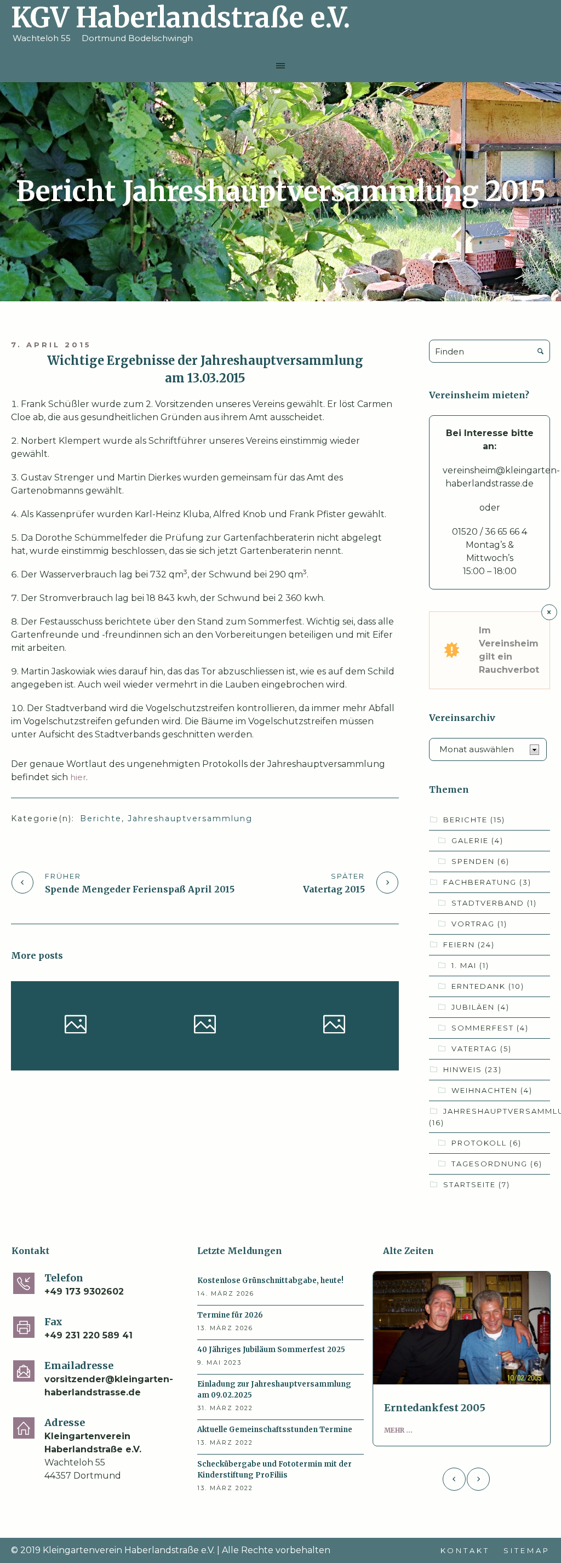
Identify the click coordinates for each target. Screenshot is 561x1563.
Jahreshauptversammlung (190, 818)
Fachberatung (487, 882)
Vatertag (481, 1048)
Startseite (96, 1062)
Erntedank (487, 986)
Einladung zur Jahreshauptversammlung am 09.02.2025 (274, 1389)
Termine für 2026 (204, 1021)
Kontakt (465, 1550)
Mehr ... (403, 1430)
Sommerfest (490, 1027)
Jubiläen (480, 1007)
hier (78, 777)
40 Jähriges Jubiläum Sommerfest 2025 (333, 1024)
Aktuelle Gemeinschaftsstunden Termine (274, 1429)
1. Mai (470, 965)
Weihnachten (492, 1090)
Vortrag (479, 923)
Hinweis (45, 1062)
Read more (466, 1328)
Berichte (101, 818)
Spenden (480, 861)
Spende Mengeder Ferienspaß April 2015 (139, 889)
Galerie (477, 840)
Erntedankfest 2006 (439, 1407)
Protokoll (486, 1142)
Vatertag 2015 (334, 889)
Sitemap (526, 1550)
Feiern (363, 1052)
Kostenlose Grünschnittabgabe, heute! (74, 1024)
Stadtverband (494, 902)
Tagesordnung (496, 1163)
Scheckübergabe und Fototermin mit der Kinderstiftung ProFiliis (274, 1469)
